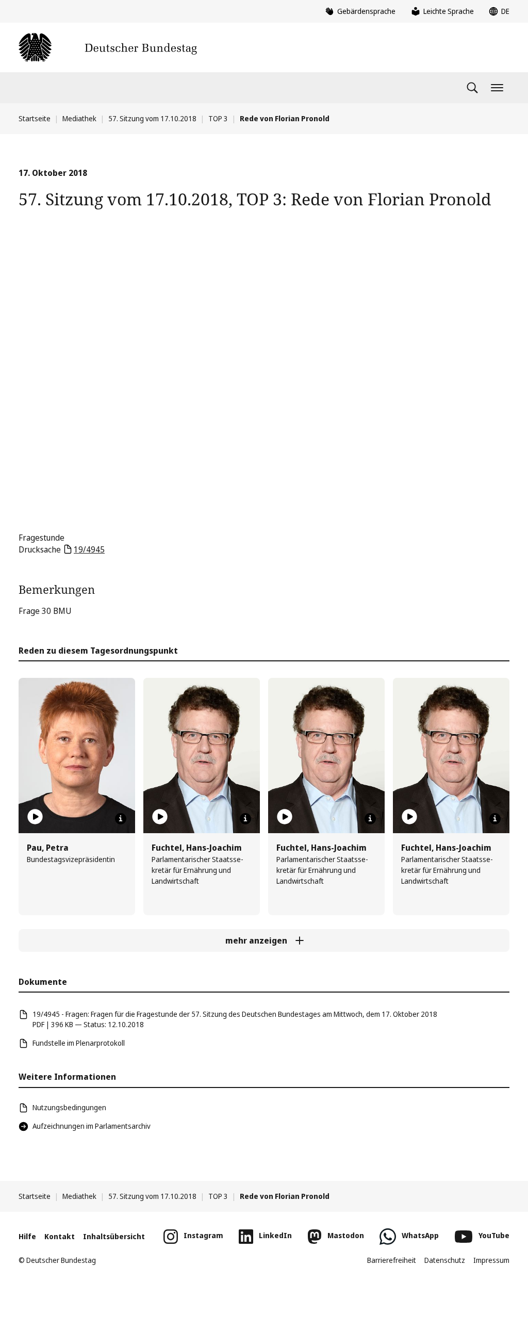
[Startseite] (108, 47)
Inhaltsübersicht (114, 1236)
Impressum (491, 1260)
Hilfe (27, 1236)
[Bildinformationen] (120, 819)
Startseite (35, 118)
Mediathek (79, 118)
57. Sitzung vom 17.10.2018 (152, 118)
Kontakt (59, 1236)
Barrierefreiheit (391, 1260)
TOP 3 (218, 118)
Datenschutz (444, 1260)
